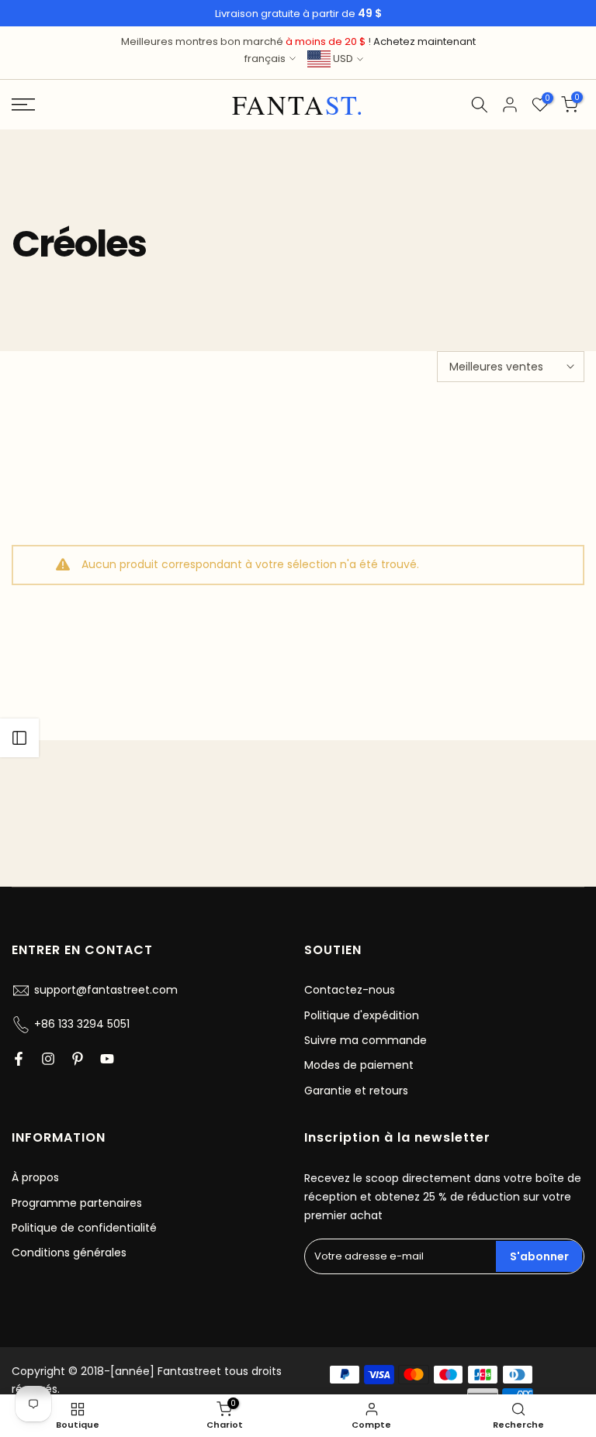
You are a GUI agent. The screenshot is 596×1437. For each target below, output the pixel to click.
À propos (35, 1177)
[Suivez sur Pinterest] (78, 1058)
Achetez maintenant (424, 41)
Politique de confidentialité (84, 1227)
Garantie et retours (356, 1090)
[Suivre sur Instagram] (48, 1058)
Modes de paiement (359, 1065)
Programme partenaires (77, 1203)
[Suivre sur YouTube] (107, 1058)
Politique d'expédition (361, 1015)
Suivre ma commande (365, 1040)
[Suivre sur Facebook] (19, 1058)
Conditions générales (69, 1252)
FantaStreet (298, 104)
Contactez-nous (349, 990)
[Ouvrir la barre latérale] (19, 737)
